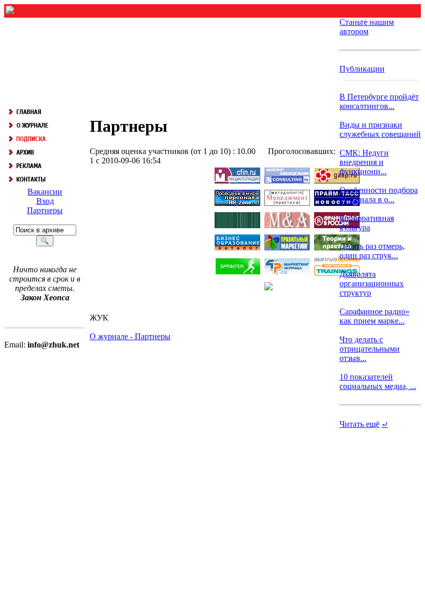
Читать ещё (359, 424)
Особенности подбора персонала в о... (378, 195)
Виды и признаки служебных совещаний (380, 129)
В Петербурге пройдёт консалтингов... (379, 101)
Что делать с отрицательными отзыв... (369, 349)
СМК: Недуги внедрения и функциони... (364, 162)
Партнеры (45, 210)
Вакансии (44, 191)
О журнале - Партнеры (130, 336)
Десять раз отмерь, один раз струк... (372, 251)
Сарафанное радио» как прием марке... (374, 316)
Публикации (362, 68)
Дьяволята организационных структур (371, 283)
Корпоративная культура (366, 223)
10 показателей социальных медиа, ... (377, 381)
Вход (45, 201)
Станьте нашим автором (366, 27)
